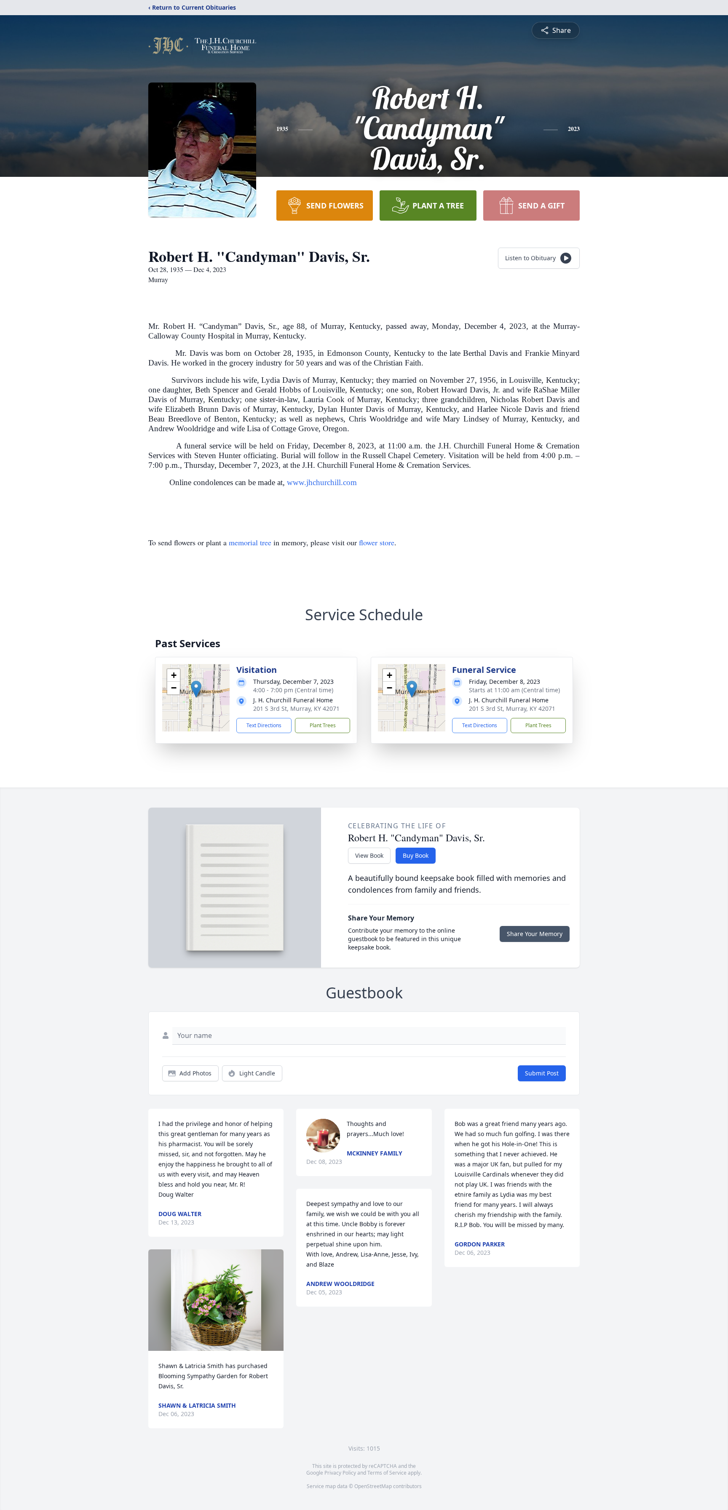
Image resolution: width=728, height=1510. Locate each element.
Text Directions (263, 725)
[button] (196, 689)
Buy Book (415, 855)
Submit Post (542, 1073)
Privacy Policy (340, 1472)
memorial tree (250, 542)
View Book (369, 855)
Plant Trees (323, 725)
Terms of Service (387, 1472)
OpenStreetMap (373, 1486)
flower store (376, 542)
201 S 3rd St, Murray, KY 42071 (296, 708)
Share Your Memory (534, 934)
